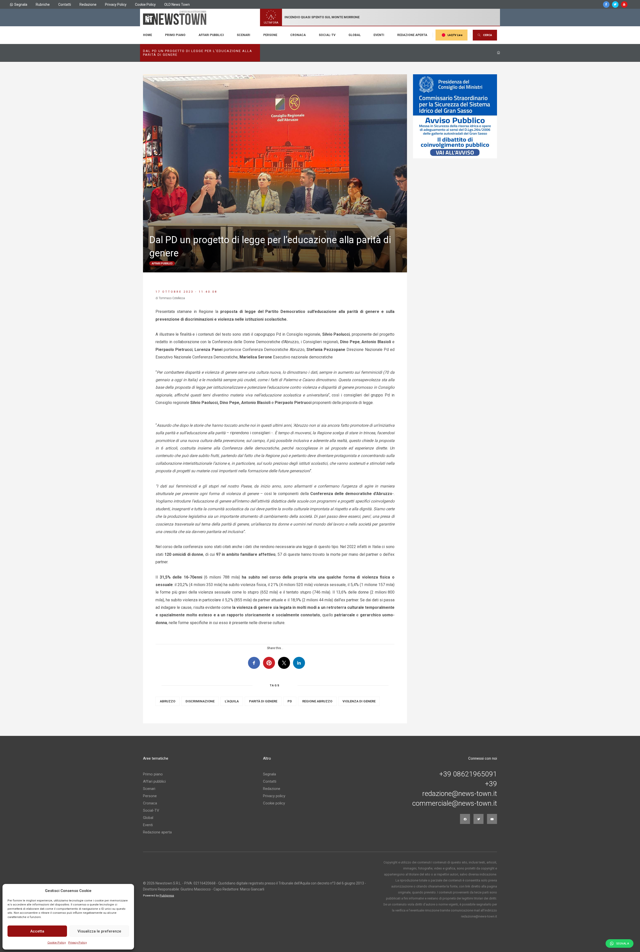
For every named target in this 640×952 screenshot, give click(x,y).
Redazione (88, 5)
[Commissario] (455, 116)
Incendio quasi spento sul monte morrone (322, 17)
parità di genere (263, 701)
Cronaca (298, 35)
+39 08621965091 (468, 774)
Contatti (64, 5)
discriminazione (200, 701)
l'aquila (232, 701)
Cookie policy (274, 803)
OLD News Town (177, 5)
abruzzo (167, 701)
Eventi (379, 35)
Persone (270, 35)
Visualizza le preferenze (99, 931)
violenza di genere (359, 701)
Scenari (243, 35)
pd (290, 701)
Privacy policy (274, 796)
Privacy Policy (77, 942)
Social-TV (327, 35)
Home (147, 35)
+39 (491, 784)
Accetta (37, 931)
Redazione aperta (412, 35)
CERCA (487, 35)
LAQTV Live (455, 35)
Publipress (167, 895)
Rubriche (43, 5)
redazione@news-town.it (459, 794)
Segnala (20, 5)
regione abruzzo (317, 701)
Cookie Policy (57, 942)
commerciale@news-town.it (454, 803)
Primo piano (175, 35)
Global (354, 35)
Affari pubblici (211, 35)
